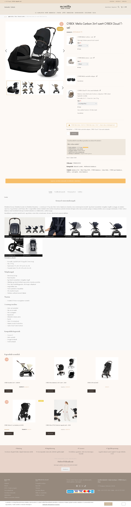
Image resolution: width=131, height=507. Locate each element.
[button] (71, 40)
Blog (94, 12)
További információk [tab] (59, 192)
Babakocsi (52, 12)
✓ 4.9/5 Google (7, 1)
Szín (79, 43)
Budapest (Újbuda (81, 150)
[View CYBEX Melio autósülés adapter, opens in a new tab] (96, 76)
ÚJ (35, 12)
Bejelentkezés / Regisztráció (111, 7)
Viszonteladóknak (8, 490)
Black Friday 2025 (85, 170)
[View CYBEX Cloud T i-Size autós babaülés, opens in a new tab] (100, 90)
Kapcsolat (118, 1)
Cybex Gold (73, 158)
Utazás (59, 12)
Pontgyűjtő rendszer (41, 483)
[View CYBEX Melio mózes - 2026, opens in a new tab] (93, 57)
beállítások (37, 504)
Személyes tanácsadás (9, 493)
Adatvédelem (7, 495)
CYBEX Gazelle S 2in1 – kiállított (12, 382)
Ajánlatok (40, 12)
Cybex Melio (105, 170)
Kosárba (74, 133)
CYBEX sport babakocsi (116, 170)
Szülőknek (88, 12)
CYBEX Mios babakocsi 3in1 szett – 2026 (56, 382)
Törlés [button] (80, 49)
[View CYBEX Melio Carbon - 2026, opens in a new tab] (94, 36)
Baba (16, 16)
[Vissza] (5, 16)
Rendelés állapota (40, 490)
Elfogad (108, 504)
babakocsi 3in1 (75, 170)
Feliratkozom (65, 469)
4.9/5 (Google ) (82, 147)
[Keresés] (118, 7)
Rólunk (6, 486)
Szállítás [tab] (80, 192)
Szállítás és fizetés (40, 495)
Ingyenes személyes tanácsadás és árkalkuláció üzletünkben (65, 181)
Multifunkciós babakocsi (90, 166)
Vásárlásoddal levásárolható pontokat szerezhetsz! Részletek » (84, 140)
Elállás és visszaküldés (41, 493)
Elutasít (117, 504)
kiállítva (68, 172)
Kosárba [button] (8, 391)
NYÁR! (46, 12)
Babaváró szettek (21, 16)
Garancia (124, 1)
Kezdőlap (12, 16)
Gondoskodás (79, 12)
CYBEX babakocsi (96, 170)
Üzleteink (112, 1)
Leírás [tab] (50, 192)
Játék (64, 12)
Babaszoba (70, 12)
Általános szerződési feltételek (11, 497)
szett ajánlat (75, 172)
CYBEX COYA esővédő (92, 382)
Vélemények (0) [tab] (71, 192)
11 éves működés (79, 149)
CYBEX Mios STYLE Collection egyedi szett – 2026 (58, 425)
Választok (50, 391)
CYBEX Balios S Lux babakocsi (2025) (14, 425)
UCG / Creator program (10, 488)
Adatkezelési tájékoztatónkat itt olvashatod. (51, 504)
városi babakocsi (83, 172)
